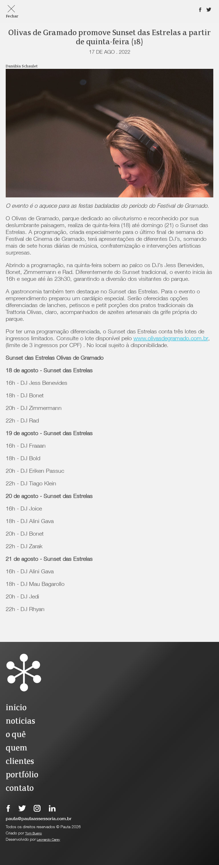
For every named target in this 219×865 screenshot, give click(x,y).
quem (16, 748)
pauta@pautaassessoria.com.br (39, 819)
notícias (20, 721)
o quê (16, 735)
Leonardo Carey (48, 840)
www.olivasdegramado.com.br (170, 339)
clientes (20, 762)
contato (20, 788)
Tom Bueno (33, 833)
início (16, 708)
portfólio (22, 775)
